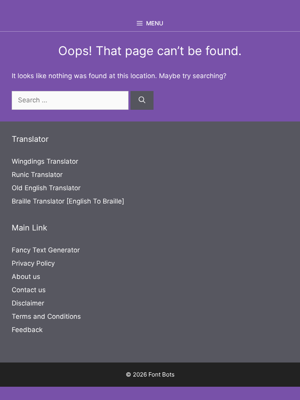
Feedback (27, 330)
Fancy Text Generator (46, 250)
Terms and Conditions (46, 316)
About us (26, 276)
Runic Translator (37, 175)
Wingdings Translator (45, 161)
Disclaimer (28, 303)
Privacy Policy (33, 263)
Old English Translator (46, 188)
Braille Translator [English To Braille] (68, 201)
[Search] (142, 100)
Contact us (29, 290)
